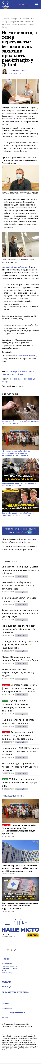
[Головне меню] (36, 5)
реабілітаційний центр (16, 267)
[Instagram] (20, 5)
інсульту (11, 118)
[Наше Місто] (5, 4)
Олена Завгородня (17, 70)
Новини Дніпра (10, 18)
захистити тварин (27, 355)
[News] (23, 5)
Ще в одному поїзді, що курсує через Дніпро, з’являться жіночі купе (19, 540)
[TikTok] (26, 5)
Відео (4, 970)
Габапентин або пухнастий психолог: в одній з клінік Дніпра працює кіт (19, 548)
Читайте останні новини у (20, 530)
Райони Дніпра (7, 973)
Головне (15, 379)
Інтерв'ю (15, 371)
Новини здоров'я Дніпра (13, 374)
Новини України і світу (10, 966)
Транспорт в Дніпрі (9, 968)
